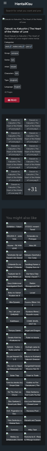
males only (17, 46)
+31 (32, 189)
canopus (14, 53)
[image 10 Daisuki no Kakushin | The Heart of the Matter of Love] (14, 193)
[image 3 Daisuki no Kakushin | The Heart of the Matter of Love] (32, 141)
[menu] (5, 3)
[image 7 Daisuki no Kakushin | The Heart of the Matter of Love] (32, 167)
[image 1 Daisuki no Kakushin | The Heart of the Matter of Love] (32, 128)
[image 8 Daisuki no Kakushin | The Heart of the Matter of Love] (14, 180)
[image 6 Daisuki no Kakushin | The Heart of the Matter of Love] (14, 167)
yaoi (28, 46)
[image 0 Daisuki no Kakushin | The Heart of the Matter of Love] (14, 128)
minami (13, 66)
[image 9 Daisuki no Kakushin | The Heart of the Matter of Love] (32, 180)
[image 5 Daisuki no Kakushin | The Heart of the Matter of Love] (32, 154)
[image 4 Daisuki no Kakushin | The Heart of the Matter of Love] (14, 154)
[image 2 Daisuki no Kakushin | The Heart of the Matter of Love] (14, 141)
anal (7, 46)
